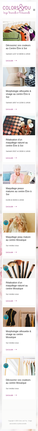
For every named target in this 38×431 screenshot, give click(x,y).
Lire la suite (9, 60)
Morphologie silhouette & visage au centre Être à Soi (18, 94)
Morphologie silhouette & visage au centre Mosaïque (18, 334)
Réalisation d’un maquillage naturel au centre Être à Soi (17, 142)
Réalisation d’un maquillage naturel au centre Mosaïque (17, 285)
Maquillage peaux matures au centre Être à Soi (18, 191)
